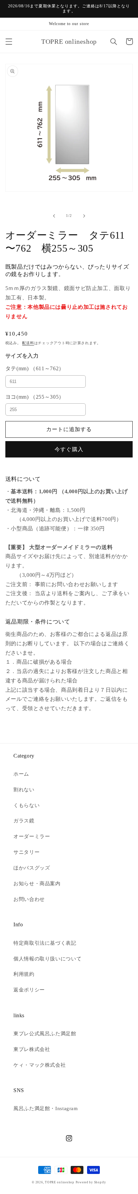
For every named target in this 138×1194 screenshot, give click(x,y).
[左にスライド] (54, 216)
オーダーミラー (31, 836)
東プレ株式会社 (31, 1049)
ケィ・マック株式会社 (39, 1065)
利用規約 (23, 974)
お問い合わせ (29, 899)
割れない (23, 789)
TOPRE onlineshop (59, 1182)
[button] (8, 41)
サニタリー (26, 852)
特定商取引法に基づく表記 (44, 943)
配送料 (28, 343)
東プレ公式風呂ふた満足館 (44, 1033)
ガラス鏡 (23, 820)
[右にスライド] (84, 216)
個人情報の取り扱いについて (47, 958)
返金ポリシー (29, 989)
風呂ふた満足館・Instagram (45, 1108)
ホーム (21, 774)
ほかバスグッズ (31, 868)
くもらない (26, 805)
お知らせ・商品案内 (37, 883)
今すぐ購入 (69, 449)
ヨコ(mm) (34, 397)
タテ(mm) (34, 368)
